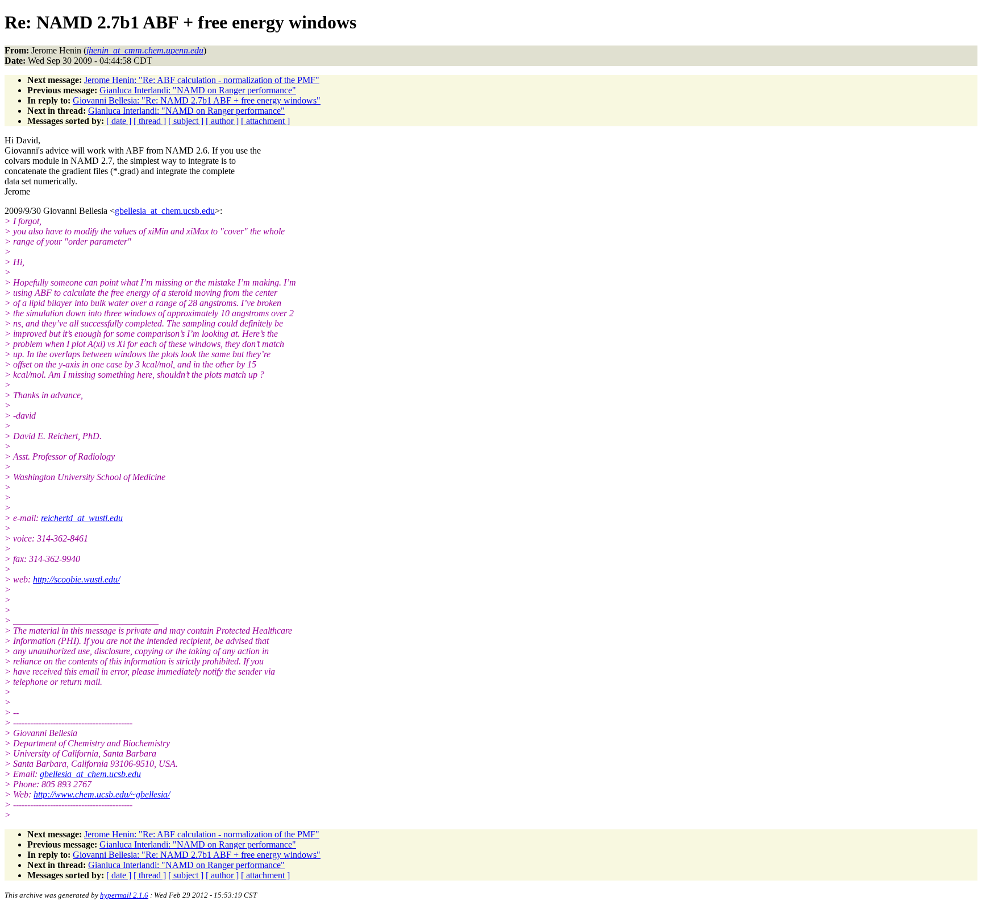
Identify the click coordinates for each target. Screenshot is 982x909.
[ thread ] (150, 121)
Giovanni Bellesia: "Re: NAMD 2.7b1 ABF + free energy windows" (197, 100)
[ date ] (118, 121)
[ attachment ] (265, 121)
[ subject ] (185, 121)
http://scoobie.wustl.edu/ (76, 579)
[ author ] (222, 121)
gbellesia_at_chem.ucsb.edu (165, 211)
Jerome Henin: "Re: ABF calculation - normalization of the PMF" (201, 80)
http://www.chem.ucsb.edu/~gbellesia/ (102, 794)
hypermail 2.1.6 (124, 895)
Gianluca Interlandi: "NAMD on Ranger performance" (197, 90)
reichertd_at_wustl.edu (82, 518)
